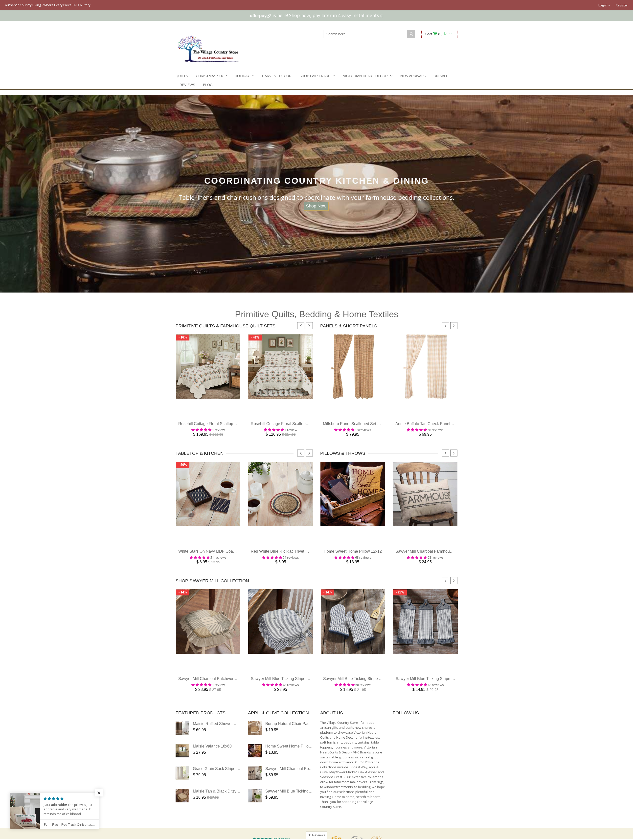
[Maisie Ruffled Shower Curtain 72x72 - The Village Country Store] (182, 735)
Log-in (603, 5)
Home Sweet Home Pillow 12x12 (353, 556)
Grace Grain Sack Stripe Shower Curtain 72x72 (234, 776)
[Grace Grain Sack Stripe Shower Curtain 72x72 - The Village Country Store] (182, 780)
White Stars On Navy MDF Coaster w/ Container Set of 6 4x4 (231, 556)
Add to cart (208, 416)
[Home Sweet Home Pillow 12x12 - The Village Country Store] (255, 758)
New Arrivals (413, 76)
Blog (208, 85)
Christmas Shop (211, 76)
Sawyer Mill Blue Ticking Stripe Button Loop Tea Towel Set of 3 (451, 686)
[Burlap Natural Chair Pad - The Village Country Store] (255, 735)
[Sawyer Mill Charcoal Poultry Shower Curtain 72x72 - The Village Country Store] (255, 780)
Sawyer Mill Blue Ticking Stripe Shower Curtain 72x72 (312, 798)
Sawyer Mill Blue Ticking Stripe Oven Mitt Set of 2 (366, 686)
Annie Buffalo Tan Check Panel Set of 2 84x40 (435, 426)
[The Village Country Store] (208, 47)
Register (622, 5)
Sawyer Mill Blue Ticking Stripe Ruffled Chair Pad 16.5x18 (302, 686)
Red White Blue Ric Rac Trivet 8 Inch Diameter (292, 556)
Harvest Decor (277, 76)
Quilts (182, 76)
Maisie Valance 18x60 (212, 753)
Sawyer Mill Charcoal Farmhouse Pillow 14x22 (436, 556)
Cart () (439, 34)
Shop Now (316, 206)
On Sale (440, 76)
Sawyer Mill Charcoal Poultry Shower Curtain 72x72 (311, 776)
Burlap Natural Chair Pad (287, 731)
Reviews (187, 85)
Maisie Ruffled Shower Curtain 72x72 (225, 731)
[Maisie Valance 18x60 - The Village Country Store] (182, 758)
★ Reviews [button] (316, 835)
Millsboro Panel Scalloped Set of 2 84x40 (359, 426)
